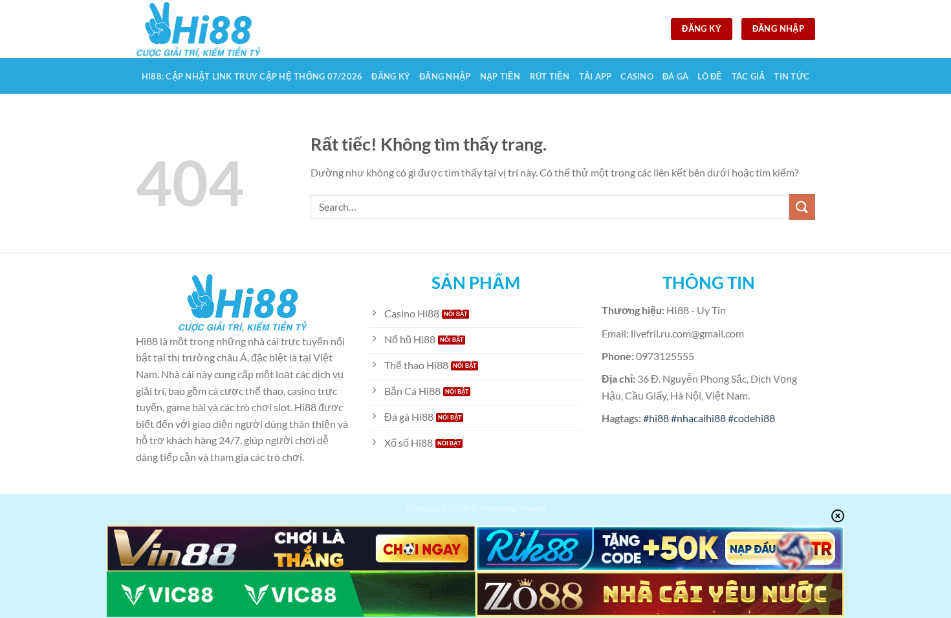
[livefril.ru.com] (200, 29)
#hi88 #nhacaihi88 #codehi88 (709, 418)
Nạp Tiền (500, 76)
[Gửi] (802, 206)
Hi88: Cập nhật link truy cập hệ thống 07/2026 (252, 76)
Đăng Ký (390, 76)
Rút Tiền (550, 76)
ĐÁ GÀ (675, 76)
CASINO (636, 76)
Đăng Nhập (444, 76)
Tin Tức (791, 76)
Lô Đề (709, 76)
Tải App (595, 76)
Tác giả (748, 76)
